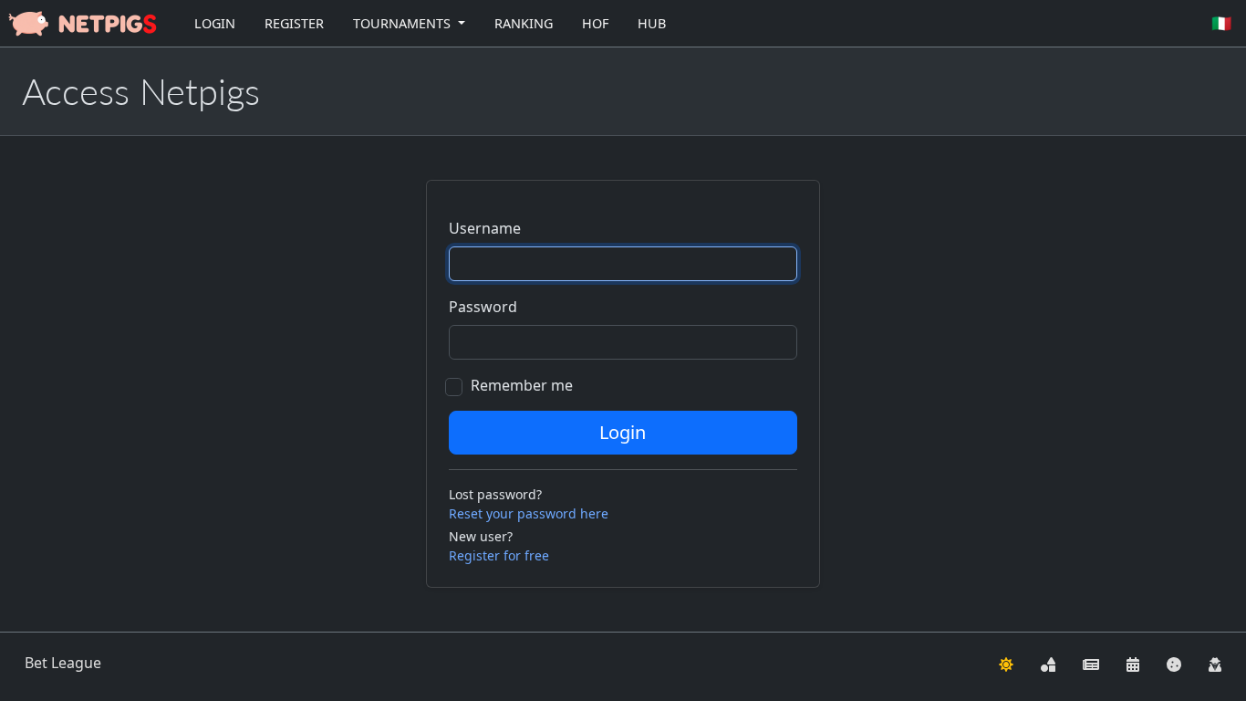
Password (483, 307)
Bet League (63, 663)
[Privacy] (1215, 662)
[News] (1091, 662)
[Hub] (1048, 662)
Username (485, 228)
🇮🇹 (1221, 23)
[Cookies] (1174, 662)
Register (294, 23)
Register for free (499, 555)
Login (214, 23)
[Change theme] (1006, 662)
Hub (652, 23)
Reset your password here (528, 513)
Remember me (522, 385)
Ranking (523, 23)
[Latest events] (1133, 662)
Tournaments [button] (403, 23)
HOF (595, 23)
